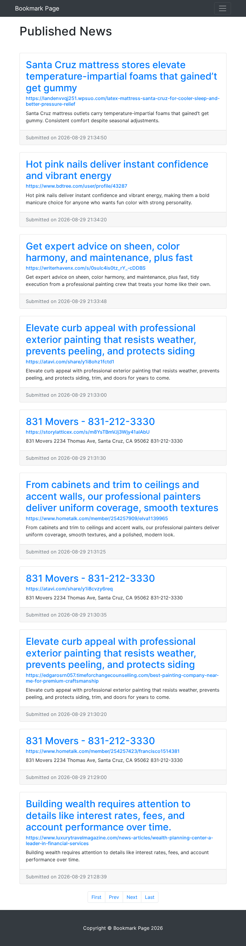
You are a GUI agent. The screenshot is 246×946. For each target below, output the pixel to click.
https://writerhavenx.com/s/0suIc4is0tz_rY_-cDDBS (86, 268)
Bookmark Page (37, 8)
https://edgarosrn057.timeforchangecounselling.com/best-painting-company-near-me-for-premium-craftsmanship (122, 678)
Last (149, 897)
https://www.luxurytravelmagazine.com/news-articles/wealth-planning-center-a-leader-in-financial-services (119, 840)
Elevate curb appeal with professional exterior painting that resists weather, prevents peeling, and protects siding (111, 339)
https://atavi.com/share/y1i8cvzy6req (69, 589)
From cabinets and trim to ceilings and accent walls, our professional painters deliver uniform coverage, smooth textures (122, 496)
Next (132, 897)
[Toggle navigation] (222, 8)
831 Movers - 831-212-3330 (90, 421)
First (96, 897)
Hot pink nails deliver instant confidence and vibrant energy (117, 169)
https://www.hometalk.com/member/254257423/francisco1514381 (103, 751)
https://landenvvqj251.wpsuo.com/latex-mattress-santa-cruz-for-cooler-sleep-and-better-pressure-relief (123, 101)
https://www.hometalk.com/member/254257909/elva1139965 (97, 518)
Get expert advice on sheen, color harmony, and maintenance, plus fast (109, 251)
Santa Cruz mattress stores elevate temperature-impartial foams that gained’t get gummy (121, 76)
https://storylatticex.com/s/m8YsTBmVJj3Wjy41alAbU (88, 432)
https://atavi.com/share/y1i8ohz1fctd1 (70, 362)
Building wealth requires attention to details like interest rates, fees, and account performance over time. (108, 815)
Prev (114, 897)
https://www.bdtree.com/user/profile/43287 (76, 186)
